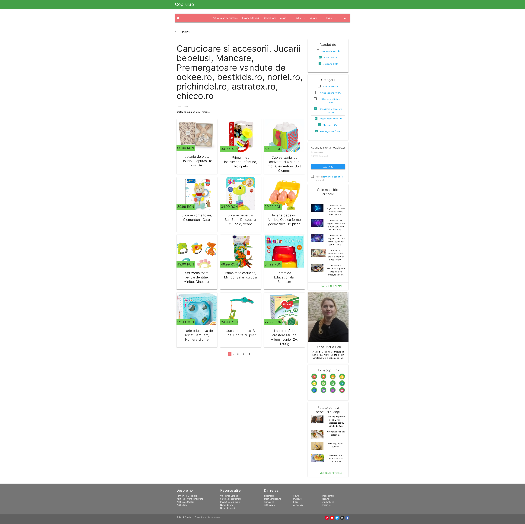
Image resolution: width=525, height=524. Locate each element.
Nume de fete (226, 505)
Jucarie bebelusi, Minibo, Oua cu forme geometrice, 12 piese (284, 219)
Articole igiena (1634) (330, 93)
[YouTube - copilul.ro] (332, 518)
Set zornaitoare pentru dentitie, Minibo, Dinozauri (196, 277)
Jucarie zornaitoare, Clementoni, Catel (197, 217)
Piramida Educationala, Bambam (284, 277)
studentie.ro (328, 502)
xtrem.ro (326, 505)
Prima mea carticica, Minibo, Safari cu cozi (240, 275)
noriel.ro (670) (330, 57)
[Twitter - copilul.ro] (337, 518)
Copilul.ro (184, 4)
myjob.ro (297, 498)
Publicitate (182, 505)
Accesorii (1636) (330, 86)
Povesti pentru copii (230, 502)
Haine (331, 18)
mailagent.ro (328, 495)
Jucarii (316, 18)
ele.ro (296, 495)
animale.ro (269, 502)
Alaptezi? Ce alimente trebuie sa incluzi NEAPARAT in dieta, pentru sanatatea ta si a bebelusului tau (328, 354)
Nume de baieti (227, 508)
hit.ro (295, 502)
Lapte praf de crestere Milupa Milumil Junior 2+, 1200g (284, 337)
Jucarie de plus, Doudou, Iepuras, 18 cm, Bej (197, 161)
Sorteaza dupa (182, 106)
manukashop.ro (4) (330, 51)
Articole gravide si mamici (225, 18)
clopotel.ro (269, 495)
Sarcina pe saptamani (230, 498)
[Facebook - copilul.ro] (347, 518)
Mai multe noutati (331, 286)
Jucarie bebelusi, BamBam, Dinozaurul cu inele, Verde (241, 219)
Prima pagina (182, 31)
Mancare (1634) (330, 125)
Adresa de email (317, 152)
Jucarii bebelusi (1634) (331, 118)
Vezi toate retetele (331, 473)
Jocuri (286, 18)
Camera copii (269, 18)
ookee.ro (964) (330, 64)
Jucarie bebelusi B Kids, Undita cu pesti (241, 333)
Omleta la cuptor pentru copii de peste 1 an (336, 458)
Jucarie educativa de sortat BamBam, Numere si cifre (197, 335)
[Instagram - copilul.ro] (342, 518)
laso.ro (325, 498)
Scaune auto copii (250, 18)
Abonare (328, 167)
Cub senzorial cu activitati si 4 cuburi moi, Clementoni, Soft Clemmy (284, 164)
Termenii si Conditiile (187, 495)
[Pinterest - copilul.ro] (327, 518)
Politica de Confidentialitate (190, 498)
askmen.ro (298, 505)
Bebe (301, 18)
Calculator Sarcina (229, 495)
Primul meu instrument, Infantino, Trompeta (240, 161)
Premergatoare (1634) (330, 131)
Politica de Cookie (185, 502)
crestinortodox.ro (272, 498)
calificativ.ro (269, 505)
